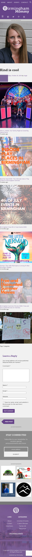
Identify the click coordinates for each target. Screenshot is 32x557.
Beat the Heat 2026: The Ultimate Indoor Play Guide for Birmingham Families (14, 179)
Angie (25, 75)
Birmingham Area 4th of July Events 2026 (13, 227)
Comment (6, 366)
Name (5, 385)
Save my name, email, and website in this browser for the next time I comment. (15, 404)
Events (16, 2)
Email (5, 391)
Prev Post (9, 422)
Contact (24, 2)
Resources (22, 528)
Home (3, 2)
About (9, 2)
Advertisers (9, 526)
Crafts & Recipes (22, 523)
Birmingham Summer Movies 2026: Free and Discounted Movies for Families (14, 306)
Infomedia (19, 555)
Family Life (22, 526)
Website (5, 396)
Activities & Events (22, 521)
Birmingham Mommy (18, 550)
